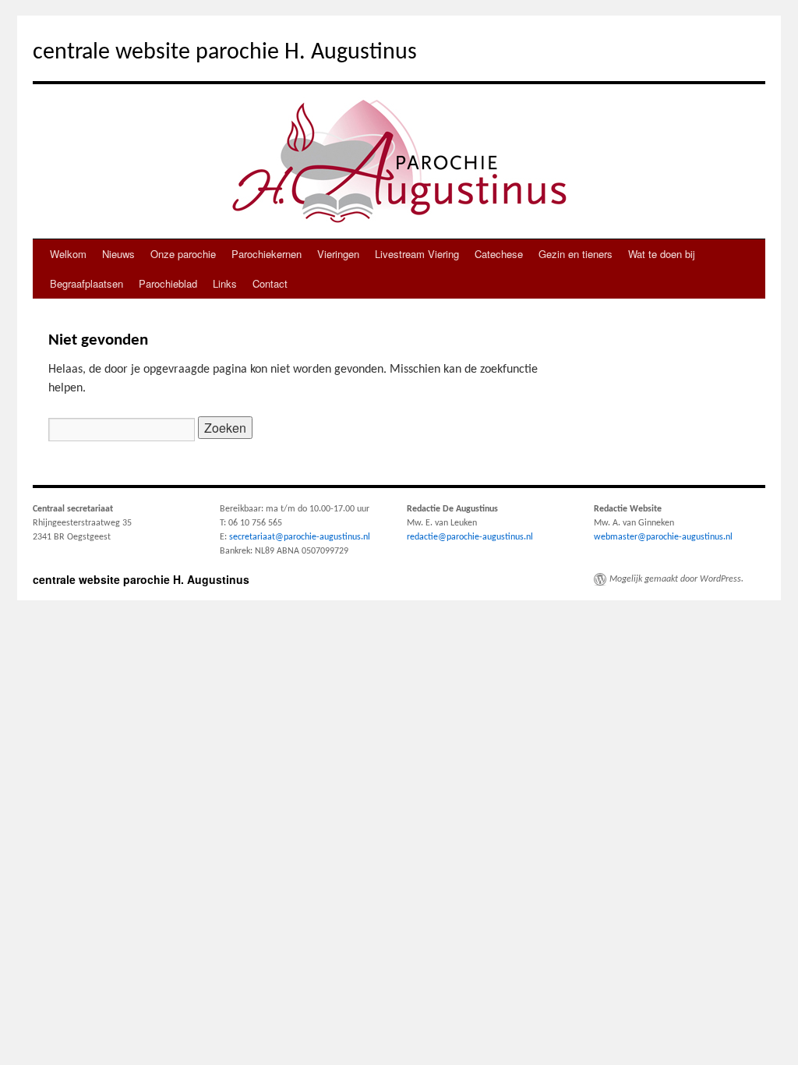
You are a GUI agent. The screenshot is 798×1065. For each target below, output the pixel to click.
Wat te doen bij (661, 253)
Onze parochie (183, 253)
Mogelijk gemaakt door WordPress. (676, 579)
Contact (270, 283)
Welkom (68, 253)
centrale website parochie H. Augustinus (225, 53)
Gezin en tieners (575, 253)
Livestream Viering (417, 253)
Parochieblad (168, 283)
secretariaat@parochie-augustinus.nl (299, 537)
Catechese (499, 253)
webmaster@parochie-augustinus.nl (663, 537)
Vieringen (338, 253)
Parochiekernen (266, 253)
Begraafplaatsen (86, 283)
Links (225, 283)
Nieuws (118, 253)
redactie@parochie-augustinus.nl (470, 537)
